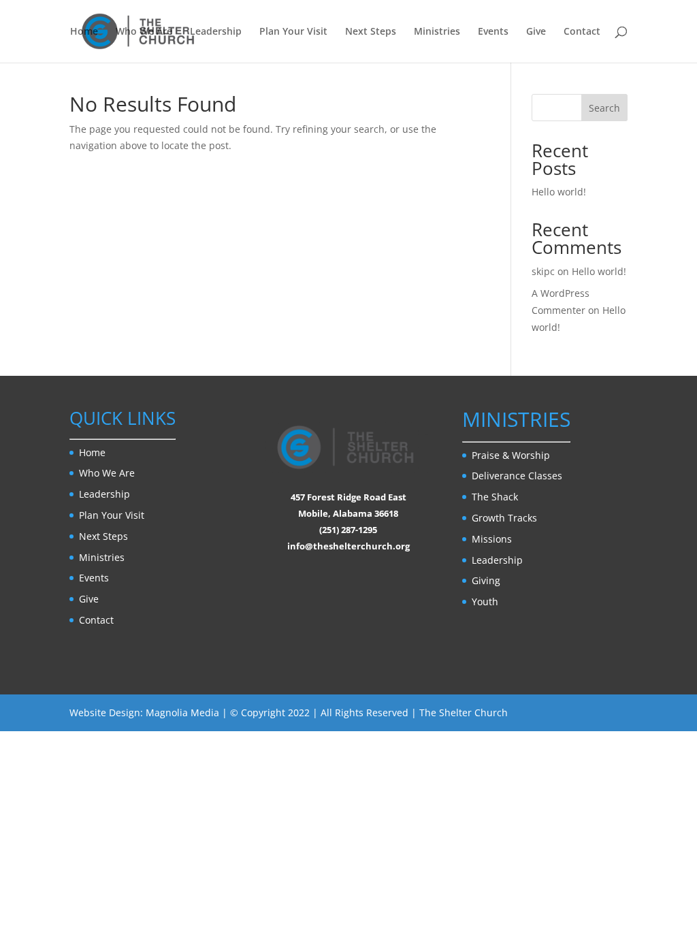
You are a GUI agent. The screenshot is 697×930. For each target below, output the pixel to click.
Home (84, 32)
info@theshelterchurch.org (348, 546)
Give (536, 32)
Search (604, 107)
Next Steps (370, 32)
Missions (492, 538)
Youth (485, 601)
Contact (582, 32)
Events (493, 32)
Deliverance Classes (517, 475)
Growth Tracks (504, 517)
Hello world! (559, 191)
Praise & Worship (511, 455)
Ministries (437, 32)
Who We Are (144, 32)
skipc (543, 271)
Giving (486, 580)
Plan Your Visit (293, 32)
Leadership (216, 32)
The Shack (495, 496)
